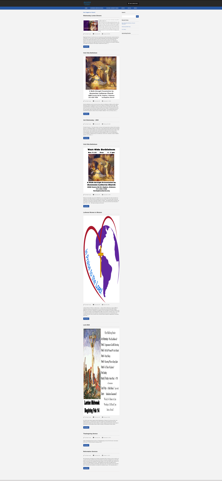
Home (86, 8)
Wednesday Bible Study (126, 26)
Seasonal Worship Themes (112, 8)
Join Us (129, 8)
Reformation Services (90, 451)
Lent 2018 (86, 325)
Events (123, 8)
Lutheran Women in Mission (92, 212)
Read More (86, 46)
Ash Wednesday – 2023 (91, 120)
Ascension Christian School (96, 8)
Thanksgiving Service (90, 433)
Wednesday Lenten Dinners (92, 15)
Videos (135, 8)
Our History (124, 29)
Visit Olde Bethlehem (90, 53)
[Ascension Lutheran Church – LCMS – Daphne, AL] (87, 4)
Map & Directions (134, 3)
